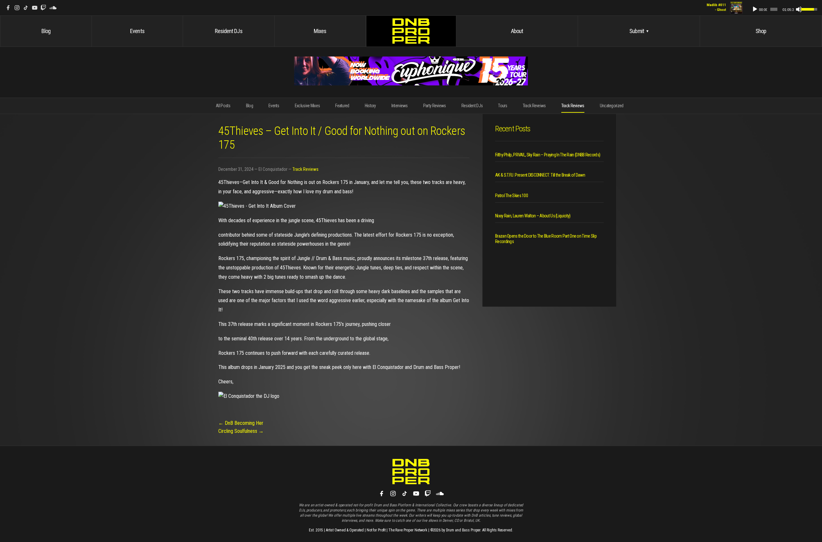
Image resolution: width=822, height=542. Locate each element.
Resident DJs (228, 31)
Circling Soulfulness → (241, 431)
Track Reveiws (534, 105)
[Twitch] (43, 8)
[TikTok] (26, 8)
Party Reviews (434, 105)
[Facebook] (8, 8)
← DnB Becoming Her (240, 423)
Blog (45, 31)
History (370, 105)
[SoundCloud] (53, 7)
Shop (761, 31)
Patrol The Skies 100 (511, 195)
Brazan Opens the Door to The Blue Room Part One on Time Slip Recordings (546, 238)
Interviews (399, 105)
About (517, 31)
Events (137, 31)
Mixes (320, 31)
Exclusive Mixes (307, 105)
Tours (502, 105)
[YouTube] (35, 8)
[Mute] (799, 9)
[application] (782, 8)
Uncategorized (612, 105)
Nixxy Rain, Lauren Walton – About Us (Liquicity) (532, 215)
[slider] (773, 9)
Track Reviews (572, 105)
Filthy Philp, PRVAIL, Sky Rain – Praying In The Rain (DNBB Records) (547, 154)
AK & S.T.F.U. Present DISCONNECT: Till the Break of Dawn (540, 175)
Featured (342, 105)
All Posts (223, 105)
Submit (638, 31)
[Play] (755, 9)
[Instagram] (17, 8)
